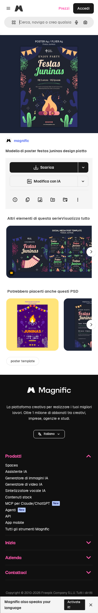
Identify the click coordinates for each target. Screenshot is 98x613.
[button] (49, 434)
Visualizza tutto (75, 218)
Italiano (49, 434)
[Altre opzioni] (77, 199)
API (8, 516)
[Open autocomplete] (11, 22)
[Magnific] (49, 391)
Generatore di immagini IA (26, 478)
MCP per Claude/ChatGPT (32, 503)
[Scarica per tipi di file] (83, 167)
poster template (23, 361)
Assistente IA (16, 471)
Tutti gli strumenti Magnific (27, 529)
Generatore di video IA (23, 484)
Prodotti (13, 456)
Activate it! (73, 604)
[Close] (91, 605)
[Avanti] (91, 252)
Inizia (10, 542)
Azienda (13, 557)
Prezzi (64, 8)
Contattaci (16, 572)
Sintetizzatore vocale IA (25, 490)
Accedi (83, 8)
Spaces (11, 465)
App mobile (14, 522)
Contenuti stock (18, 497)
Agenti (15, 510)
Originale (34, 44)
